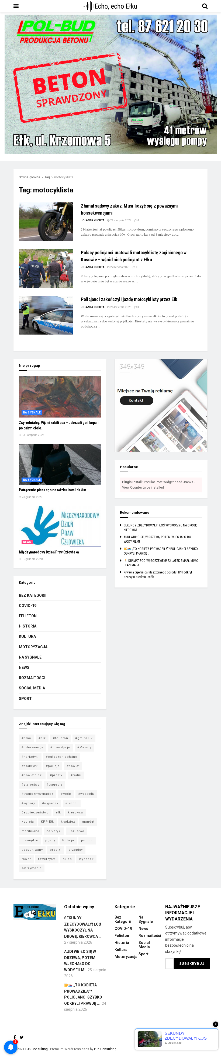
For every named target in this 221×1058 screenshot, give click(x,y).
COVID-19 (27, 605)
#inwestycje (60, 747)
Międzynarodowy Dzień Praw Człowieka (49, 552)
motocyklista (64, 177)
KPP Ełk (47, 821)
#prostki (57, 775)
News (27, 541)
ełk (58, 812)
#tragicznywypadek (37, 794)
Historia (27, 626)
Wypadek (86, 859)
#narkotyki (30, 757)
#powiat (73, 766)
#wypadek (50, 803)
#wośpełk (86, 794)
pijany (50, 840)
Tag (47, 177)
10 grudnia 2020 (32, 559)
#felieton (60, 738)
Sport (25, 698)
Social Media (32, 688)
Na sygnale (32, 412)
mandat (88, 821)
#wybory (28, 803)
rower (26, 859)
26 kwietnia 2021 (121, 307)
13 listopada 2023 (32, 434)
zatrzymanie (32, 868)
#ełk (42, 738)
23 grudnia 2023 (32, 497)
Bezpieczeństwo (35, 812)
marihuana (30, 831)
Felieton (28, 616)
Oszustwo (76, 831)
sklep (67, 859)
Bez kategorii (32, 595)
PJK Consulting (36, 1049)
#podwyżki (30, 766)
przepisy (75, 850)
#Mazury (84, 747)
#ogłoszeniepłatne (61, 757)
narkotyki (53, 831)
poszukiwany (32, 850)
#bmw (27, 738)
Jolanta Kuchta (93, 220)
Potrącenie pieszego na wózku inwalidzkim (52, 490)
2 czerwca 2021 (120, 267)
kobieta (28, 821)
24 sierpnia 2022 (121, 220)
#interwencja (32, 747)
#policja (53, 766)
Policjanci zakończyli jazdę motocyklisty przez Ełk (129, 299)
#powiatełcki (32, 775)
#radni (76, 775)
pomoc (87, 840)
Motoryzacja (33, 647)
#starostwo (31, 784)
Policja (68, 840)
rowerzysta (47, 859)
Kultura (27, 636)
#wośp (65, 794)
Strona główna (29, 177)
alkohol (71, 803)
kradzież (68, 821)
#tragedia (55, 784)
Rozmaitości (32, 678)
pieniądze (30, 840)
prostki (55, 850)
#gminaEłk (84, 738)
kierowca (75, 812)
